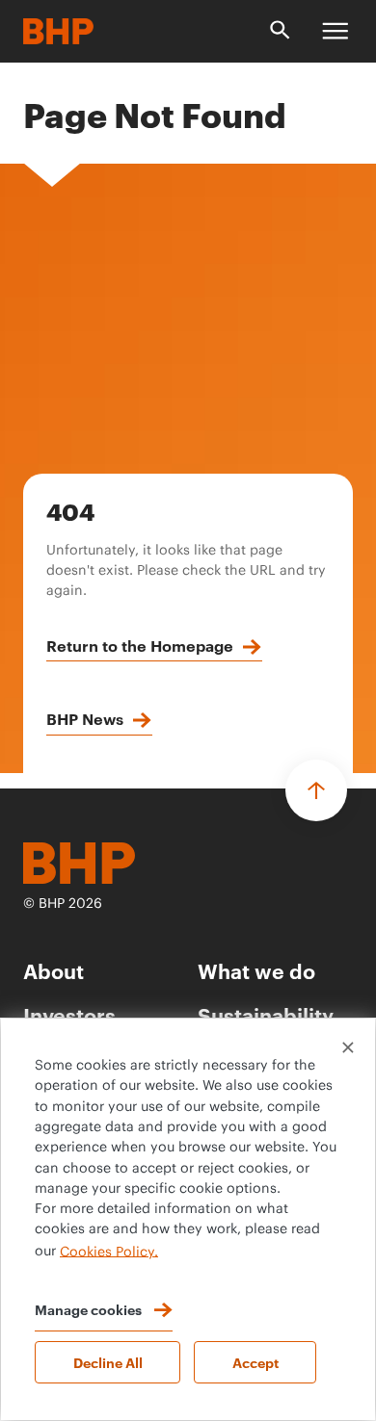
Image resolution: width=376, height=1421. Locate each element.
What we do (256, 970)
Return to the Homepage (139, 645)
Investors (69, 1014)
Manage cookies (88, 1309)
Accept (255, 1362)
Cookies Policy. (109, 1251)
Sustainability (266, 1014)
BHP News (84, 718)
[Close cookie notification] (348, 1047)
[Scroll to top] (316, 790)
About (53, 970)
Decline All (108, 1362)
